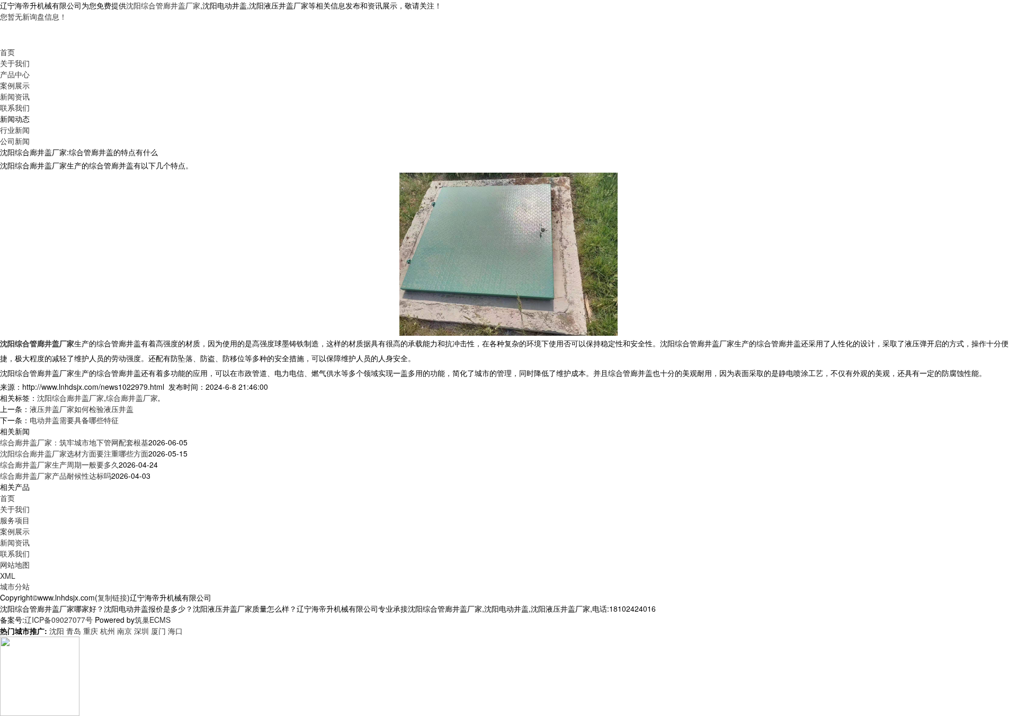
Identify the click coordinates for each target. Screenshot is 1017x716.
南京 (124, 630)
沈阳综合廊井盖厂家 (70, 397)
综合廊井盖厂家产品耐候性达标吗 (55, 475)
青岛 (73, 630)
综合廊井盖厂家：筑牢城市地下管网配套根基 (74, 442)
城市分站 (15, 586)
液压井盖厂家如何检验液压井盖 (81, 409)
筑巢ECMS (153, 619)
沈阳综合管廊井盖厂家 (163, 5)
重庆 (90, 630)
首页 (7, 52)
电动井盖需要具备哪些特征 (74, 420)
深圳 (141, 630)
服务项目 (15, 520)
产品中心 (15, 74)
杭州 (107, 630)
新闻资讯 (15, 96)
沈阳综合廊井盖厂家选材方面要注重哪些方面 (74, 453)
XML (7, 575)
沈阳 (56, 630)
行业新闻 (15, 129)
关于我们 (15, 63)
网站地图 (15, 564)
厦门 (158, 630)
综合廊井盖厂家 (132, 397)
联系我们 (15, 107)
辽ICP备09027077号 (58, 619)
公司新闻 (15, 141)
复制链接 (112, 597)
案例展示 (15, 85)
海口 (175, 630)
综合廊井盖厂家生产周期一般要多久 (59, 464)
